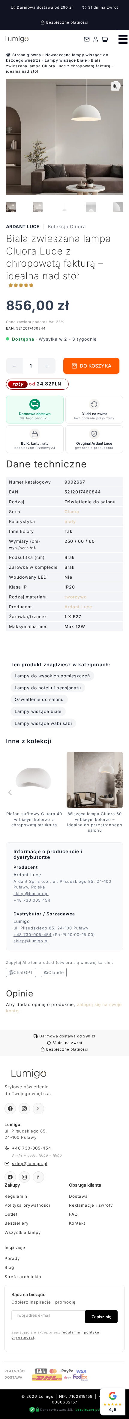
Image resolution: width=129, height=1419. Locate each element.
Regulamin (15, 1196)
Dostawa (78, 1196)
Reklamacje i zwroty (91, 1205)
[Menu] (123, 39)
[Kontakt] (87, 39)
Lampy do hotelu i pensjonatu (48, 687)
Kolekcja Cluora (67, 226)
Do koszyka (95, 366)
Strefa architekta (22, 1276)
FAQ (73, 1214)
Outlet (10, 1214)
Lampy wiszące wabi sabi (43, 723)
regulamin (71, 1332)
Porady (12, 1258)
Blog (9, 1267)
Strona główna (26, 55)
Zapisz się (101, 1316)
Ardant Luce (23, 226)
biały (70, 521)
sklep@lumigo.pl (31, 893)
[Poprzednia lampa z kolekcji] (10, 792)
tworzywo (75, 596)
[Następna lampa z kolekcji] (118, 792)
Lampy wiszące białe (66, 60)
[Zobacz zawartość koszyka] (105, 39)
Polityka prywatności (27, 1205)
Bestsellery (16, 1223)
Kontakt (77, 1223)
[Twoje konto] (96, 39)
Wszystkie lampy (22, 1232)
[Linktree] (38, 1108)
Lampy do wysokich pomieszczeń (52, 675)
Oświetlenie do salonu (39, 699)
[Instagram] (24, 1108)
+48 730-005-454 (33, 934)
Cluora (71, 511)
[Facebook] (10, 1108)
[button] (115, 86)
